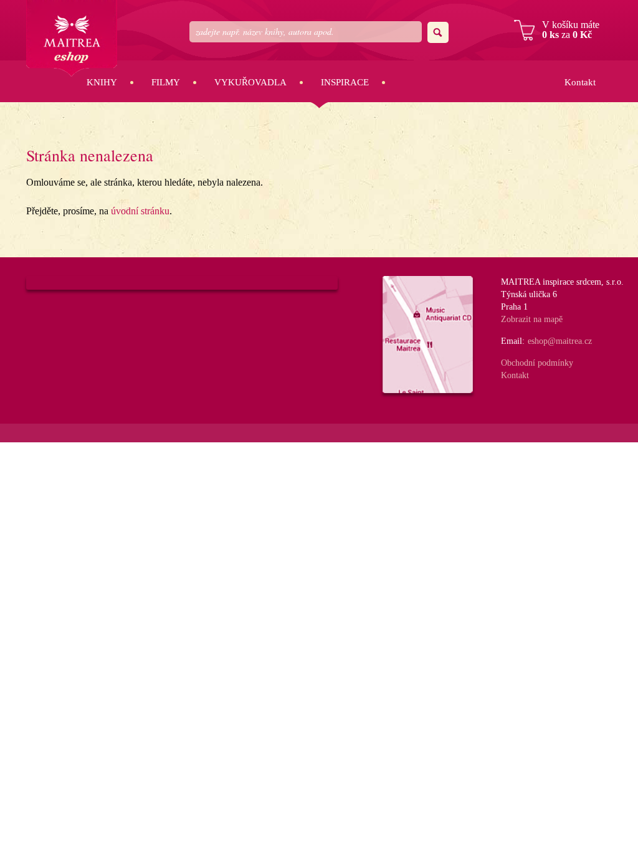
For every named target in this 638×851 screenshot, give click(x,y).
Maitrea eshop (71, 38)
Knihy (102, 82)
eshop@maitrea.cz (560, 341)
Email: (513, 341)
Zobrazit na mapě (532, 319)
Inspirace (345, 82)
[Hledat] (438, 32)
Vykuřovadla (250, 82)
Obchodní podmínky (537, 363)
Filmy (165, 82)
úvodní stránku (140, 211)
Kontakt (580, 82)
